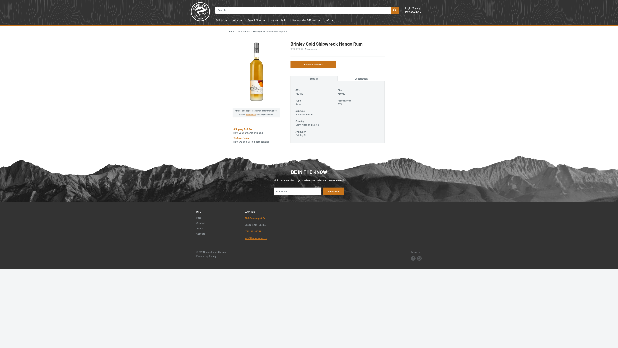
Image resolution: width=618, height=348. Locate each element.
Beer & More (255, 20)
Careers (200, 233)
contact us (251, 114)
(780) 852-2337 (253, 231)
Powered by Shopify (206, 256)
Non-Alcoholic (279, 20)
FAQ (198, 217)
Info (328, 20)
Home (231, 31)
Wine (236, 20)
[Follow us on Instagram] (419, 258)
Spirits (220, 20)
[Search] (395, 10)
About (199, 228)
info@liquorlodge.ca (256, 237)
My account (412, 11)
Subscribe (334, 191)
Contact (200, 223)
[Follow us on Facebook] (413, 258)
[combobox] (303, 10)
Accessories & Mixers (304, 20)
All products (244, 31)
